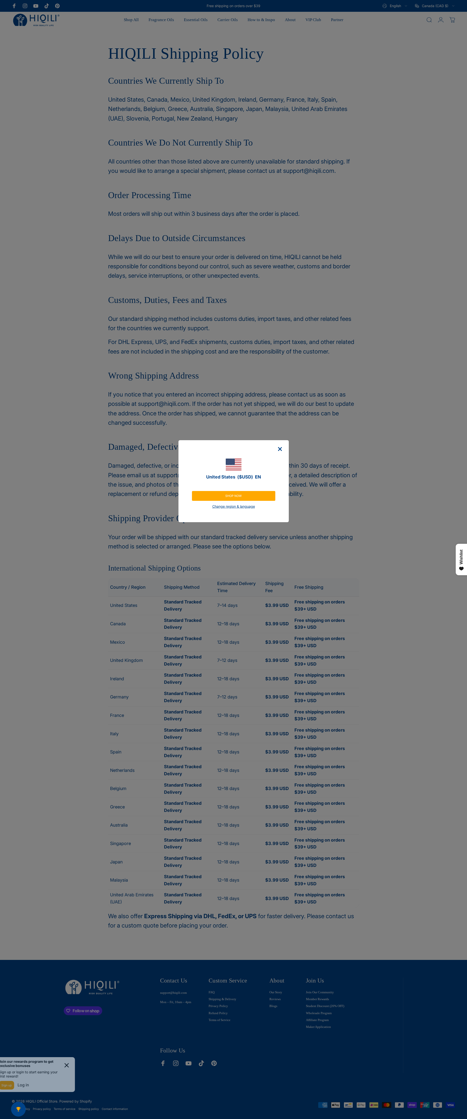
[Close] (280, 449)
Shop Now (233, 496)
